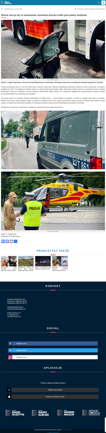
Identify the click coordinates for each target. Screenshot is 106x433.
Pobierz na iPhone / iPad (55, 397)
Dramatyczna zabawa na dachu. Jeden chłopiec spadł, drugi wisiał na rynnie (26, 269)
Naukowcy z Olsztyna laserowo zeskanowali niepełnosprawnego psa (60, 269)
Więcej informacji (67, 430)
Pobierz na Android (55, 390)
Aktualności (80, 9)
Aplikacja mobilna (89, 9)
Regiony (102, 9)
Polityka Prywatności (53, 432)
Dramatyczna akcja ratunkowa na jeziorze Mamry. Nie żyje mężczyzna (9, 269)
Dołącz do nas (22, 343)
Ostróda (97, 9)
